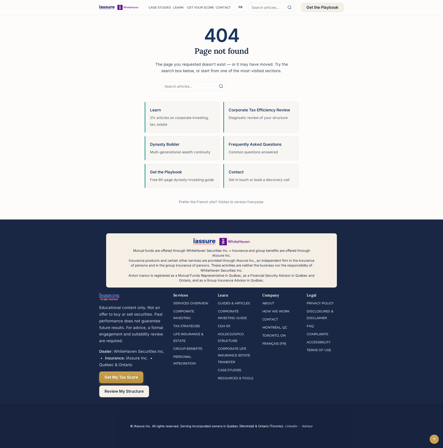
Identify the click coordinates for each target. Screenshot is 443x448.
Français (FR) (274, 343)
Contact (222, 7)
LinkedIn (291, 426)
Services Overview (190, 303)
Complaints (317, 334)
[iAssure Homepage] (118, 7)
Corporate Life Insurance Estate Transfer (234, 355)
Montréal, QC (274, 327)
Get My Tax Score (121, 377)
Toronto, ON (274, 335)
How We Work (276, 311)
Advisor (307, 426)
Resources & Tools (235, 378)
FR (241, 7)
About (268, 303)
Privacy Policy (320, 303)
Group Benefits (187, 349)
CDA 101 (224, 326)
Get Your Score (199, 7)
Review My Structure (124, 391)
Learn (178, 7)
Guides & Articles (234, 303)
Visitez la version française (240, 202)
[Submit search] (289, 7)
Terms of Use (319, 350)
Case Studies (158, 7)
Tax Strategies (186, 326)
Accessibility (318, 342)
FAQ (310, 326)
